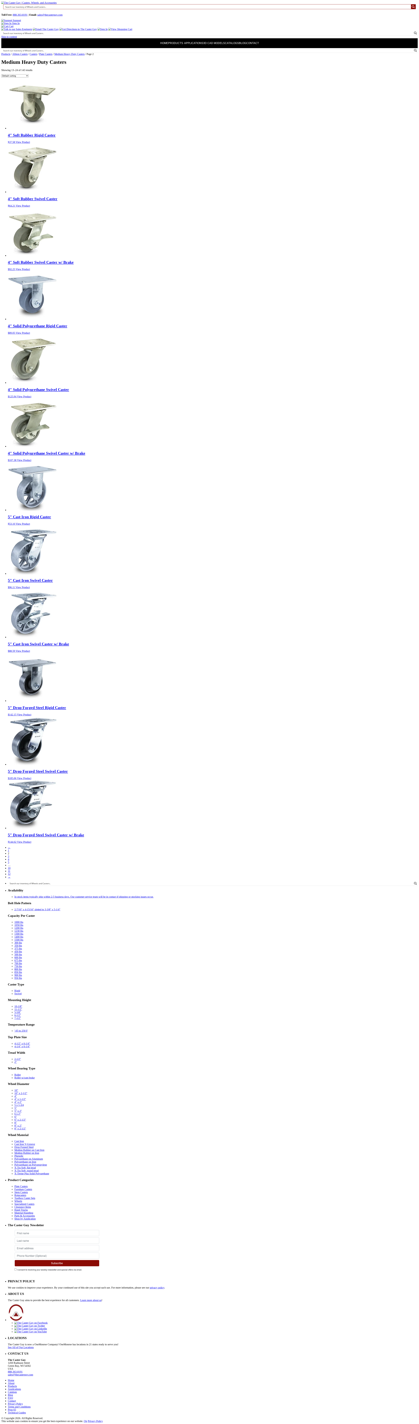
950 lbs (18, 978)
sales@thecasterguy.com (50, 14)
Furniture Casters (23, 1189)
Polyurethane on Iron (25, 1161)
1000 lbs (18, 922)
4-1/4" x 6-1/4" (22, 1046)
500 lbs (18, 954)
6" (15, 1116)
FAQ (10, 1398)
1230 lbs (18, 931)
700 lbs (18, 963)
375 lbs (18, 948)
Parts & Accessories (24, 1215)
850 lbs (18, 972)
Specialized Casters (24, 1204)
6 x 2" (17, 1113)
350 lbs (18, 945)
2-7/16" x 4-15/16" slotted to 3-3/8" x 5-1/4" (37, 909)
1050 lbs (18, 925)
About (11, 1383)
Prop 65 (12, 1409)
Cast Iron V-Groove (24, 1144)
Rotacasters (20, 1195)
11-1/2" (18, 1009)
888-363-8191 (20, 14)
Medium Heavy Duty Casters (69, 54)
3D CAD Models (214, 43)
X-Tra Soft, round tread (26, 1170)
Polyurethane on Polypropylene (30, 1164)
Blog (242, 43)
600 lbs (18, 957)
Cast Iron (19, 1141)
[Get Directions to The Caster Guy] (78, 29)
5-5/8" (17, 1012)
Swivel (18, 993)
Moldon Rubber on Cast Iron (29, 1150)
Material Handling (23, 1212)
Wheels (18, 1201)
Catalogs (232, 43)
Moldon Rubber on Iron (26, 1153)
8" (15, 1122)
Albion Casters (20, 54)
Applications (193, 43)
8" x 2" (18, 1125)
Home (164, 43)
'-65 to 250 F (21, 1030)
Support (16, 20)
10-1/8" (18, 1006)
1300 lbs (18, 933)
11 (9, 871)
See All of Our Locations (21, 1347)
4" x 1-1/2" (20, 1099)
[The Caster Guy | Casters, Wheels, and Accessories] (29, 2)
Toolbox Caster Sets (24, 1198)
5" (15, 1108)
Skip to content (9, 36)
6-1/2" (17, 1015)
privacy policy (157, 1287)
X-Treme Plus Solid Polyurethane (31, 1173)
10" (16, 1090)
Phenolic (18, 1156)
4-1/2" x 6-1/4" (22, 1043)
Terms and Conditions (19, 1406)
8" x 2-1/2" (20, 1128)
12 (9, 874)
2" (15, 1062)
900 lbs (18, 975)
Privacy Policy (15, 1403)
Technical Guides (17, 1412)
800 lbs (18, 969)
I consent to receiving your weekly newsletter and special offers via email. (49, 1269)
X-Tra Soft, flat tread (25, 1167)
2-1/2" (17, 1059)
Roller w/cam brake (24, 1077)
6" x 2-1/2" (20, 1119)
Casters (33, 54)
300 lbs (18, 942)
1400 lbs (18, 936)
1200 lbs (18, 928)
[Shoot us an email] (46, 29)
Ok (85, 1421)
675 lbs (18, 960)
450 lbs (18, 951)
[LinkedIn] (30, 1328)
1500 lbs (18, 939)
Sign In (15, 23)
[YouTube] (30, 1331)
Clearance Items (22, 1207)
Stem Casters (21, 1192)
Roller (17, 1074)
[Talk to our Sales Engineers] (16, 29)
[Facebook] (31, 1322)
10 (9, 868)
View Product (23, 142)
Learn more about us (90, 1300)
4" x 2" (18, 1102)
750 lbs (18, 966)
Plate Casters (45, 54)
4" (15, 1096)
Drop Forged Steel (24, 1147)
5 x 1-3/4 (19, 1105)
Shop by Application (25, 1218)
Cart (10, 26)
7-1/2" (17, 1018)
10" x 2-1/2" (20, 1093)
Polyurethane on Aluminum (28, 1158)
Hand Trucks (21, 1210)
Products (175, 43)
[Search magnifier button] (413, 6)
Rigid (17, 990)
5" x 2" (18, 1111)
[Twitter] (29, 1325)
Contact (252, 43)
